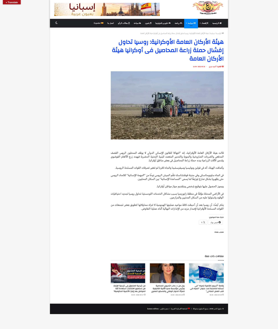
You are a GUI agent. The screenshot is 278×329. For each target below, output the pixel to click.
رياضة (177, 23)
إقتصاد (204, 23)
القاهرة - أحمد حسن (215, 66)
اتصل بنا (110, 23)
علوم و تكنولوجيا (162, 23)
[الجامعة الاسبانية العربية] (208, 7)
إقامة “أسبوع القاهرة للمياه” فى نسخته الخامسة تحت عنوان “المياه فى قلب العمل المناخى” (207, 288)
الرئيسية (216, 23)
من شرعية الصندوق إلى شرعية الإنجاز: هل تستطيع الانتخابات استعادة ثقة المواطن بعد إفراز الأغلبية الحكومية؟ (129, 288)
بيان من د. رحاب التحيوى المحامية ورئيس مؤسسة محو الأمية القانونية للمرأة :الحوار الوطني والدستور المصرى (168, 288)
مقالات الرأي (123, 23)
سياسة (191, 23)
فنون (147, 23)
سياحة (136, 23)
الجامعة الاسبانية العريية (179, 308)
